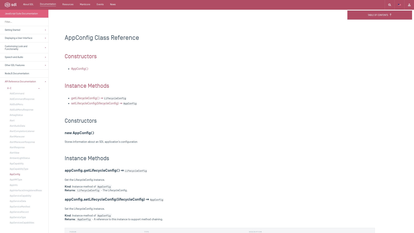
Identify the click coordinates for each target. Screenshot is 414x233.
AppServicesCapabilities (22, 222)
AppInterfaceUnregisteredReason (22, 190)
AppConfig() (79, 69)
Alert (12, 120)
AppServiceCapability (20, 195)
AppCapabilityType (19, 169)
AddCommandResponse (22, 99)
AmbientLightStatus (20, 158)
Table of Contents (378, 15)
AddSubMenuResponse (21, 109)
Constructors (81, 56)
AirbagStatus (16, 115)
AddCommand (17, 93)
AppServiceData (18, 201)
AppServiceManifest (20, 206)
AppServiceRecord (19, 212)
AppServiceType (18, 217)
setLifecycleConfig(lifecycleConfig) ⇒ (103, 103)
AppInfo (14, 185)
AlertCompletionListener (22, 131)
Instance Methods (87, 86)
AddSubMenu (16, 104)
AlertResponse (17, 147)
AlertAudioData (17, 126)
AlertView (14, 152)
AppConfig (15, 174)
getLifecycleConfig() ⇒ (98, 98)
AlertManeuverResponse (22, 142)
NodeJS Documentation (17, 73)
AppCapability (17, 163)
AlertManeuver (17, 136)
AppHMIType (16, 179)
